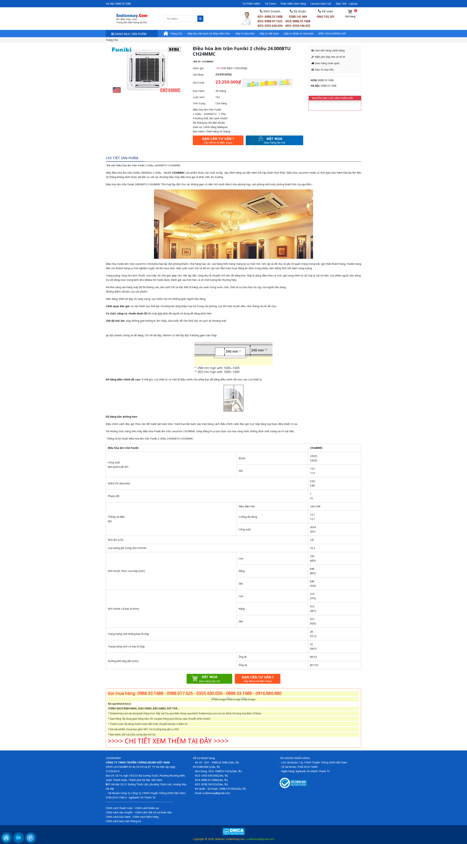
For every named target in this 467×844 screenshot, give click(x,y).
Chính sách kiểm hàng (146, 816)
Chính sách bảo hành (118, 816)
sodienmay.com (235, 839)
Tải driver (270, 3)
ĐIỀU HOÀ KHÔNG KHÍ (332, 33)
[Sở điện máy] (131, 18)
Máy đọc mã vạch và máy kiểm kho (208, 33)
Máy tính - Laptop (347, 3)
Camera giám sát (320, 3)
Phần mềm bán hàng (293, 3)
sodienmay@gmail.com (260, 839)
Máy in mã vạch (269, 33)
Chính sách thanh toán (119, 808)
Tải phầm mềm (251, 3)
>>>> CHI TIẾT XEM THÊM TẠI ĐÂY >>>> (168, 740)
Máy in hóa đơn (245, 33)
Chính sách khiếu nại (147, 808)
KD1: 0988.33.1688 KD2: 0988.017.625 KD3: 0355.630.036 (270, 21)
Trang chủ (176, 33)
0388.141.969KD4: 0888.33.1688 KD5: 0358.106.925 (297, 21)
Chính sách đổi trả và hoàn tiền (153, 812)
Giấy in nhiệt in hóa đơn (299, 33)
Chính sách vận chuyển (119, 812)
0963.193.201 (326, 17)
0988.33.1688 (123, 3)
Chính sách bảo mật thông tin (123, 821)
